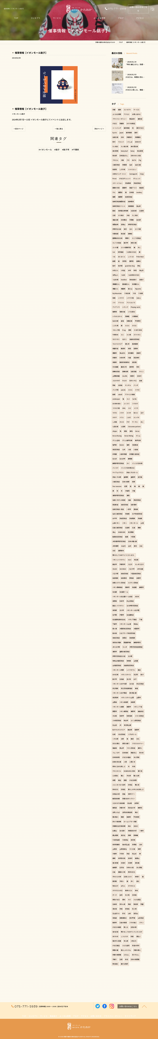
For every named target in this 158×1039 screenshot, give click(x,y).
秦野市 (133, 711)
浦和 (128, 495)
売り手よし (135, 955)
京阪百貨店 (137, 183)
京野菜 (134, 844)
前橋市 (138, 578)
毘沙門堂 (132, 918)
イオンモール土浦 (125, 624)
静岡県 (130, 459)
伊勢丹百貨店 (132, 224)
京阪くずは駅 (117, 477)
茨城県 (140, 518)
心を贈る (115, 776)
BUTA (134, 160)
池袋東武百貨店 (134, 339)
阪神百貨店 (128, 197)
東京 (125, 229)
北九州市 (122, 459)
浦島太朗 (115, 220)
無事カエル (128, 890)
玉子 (142, 413)
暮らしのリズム (126, 950)
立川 (130, 229)
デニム (138, 436)
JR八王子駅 (116, 647)
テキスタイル (117, 771)
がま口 (115, 123)
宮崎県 (129, 661)
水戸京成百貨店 (137, 514)
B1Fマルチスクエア (119, 730)
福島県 (115, 748)
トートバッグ (117, 128)
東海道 (115, 918)
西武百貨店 (137, 500)
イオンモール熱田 (118, 670)
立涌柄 (141, 211)
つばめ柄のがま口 (133, 275)
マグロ (115, 413)
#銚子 (57, 149)
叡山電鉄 (115, 835)
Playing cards (135, 307)
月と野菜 (139, 867)
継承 (132, 739)
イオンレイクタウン (119, 560)
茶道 (128, 854)
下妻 (140, 619)
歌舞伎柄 (125, 371)
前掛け (141, 280)
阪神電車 (131, 201)
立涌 (114, 215)
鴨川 (136, 812)
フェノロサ (116, 753)
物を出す (115, 886)
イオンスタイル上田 (127, 697)
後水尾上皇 (125, 844)
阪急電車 (124, 578)
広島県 (127, 528)
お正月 (123, 546)
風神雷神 (135, 344)
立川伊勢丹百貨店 (132, 606)
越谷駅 (130, 730)
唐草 (136, 133)
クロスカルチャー (138, 743)
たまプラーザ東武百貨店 (127, 633)
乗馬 (131, 431)
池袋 (129, 500)
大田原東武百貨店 (125, 629)
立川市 (122, 610)
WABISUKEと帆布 (129, 771)
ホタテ (115, 417)
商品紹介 (132, 119)
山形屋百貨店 (117, 665)
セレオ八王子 (139, 564)
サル (114, 192)
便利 (123, 900)
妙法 (123, 913)
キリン (141, 371)
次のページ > (99, 129)
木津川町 (122, 358)
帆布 (137, 367)
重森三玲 (124, 367)
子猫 (133, 491)
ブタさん (115, 160)
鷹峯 (114, 858)
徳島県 (141, 188)
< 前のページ (18, 129)
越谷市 (115, 564)
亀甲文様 (138, 440)
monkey (139, 192)
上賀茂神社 (123, 849)
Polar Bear (140, 257)
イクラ (136, 408)
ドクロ (137, 390)
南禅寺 (129, 817)
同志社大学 (131, 808)
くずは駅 (115, 739)
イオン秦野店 (124, 711)
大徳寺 (115, 854)
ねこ (139, 247)
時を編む (115, 964)
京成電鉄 (132, 518)
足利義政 (131, 353)
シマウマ (121, 298)
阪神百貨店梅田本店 (119, 201)
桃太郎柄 (140, 151)
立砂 (140, 844)
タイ (128, 463)
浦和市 (115, 652)
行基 (129, 358)
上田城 (115, 702)
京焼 (121, 909)
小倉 (129, 449)
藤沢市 (126, 243)
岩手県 (140, 477)
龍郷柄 (115, 312)
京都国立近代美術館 (119, 826)
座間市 (129, 707)
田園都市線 (127, 642)
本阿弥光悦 (121, 858)
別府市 (122, 716)
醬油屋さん (125, 284)
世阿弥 (124, 261)
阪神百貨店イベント (119, 206)
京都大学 (122, 808)
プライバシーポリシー (120, 119)
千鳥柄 (140, 293)
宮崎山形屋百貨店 (118, 661)
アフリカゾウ (131, 303)
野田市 (115, 711)
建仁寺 (127, 344)
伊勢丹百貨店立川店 (119, 656)
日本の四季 (125, 482)
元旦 (140, 546)
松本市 (122, 601)
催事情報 (126, 128)
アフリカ (121, 303)
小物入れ (133, 941)
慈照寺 (136, 348)
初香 (132, 936)
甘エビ (136, 413)
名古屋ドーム (124, 592)
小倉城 (136, 449)
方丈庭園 (115, 367)
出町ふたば (116, 812)
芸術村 (130, 858)
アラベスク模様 (130, 394)
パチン (141, 922)
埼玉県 (136, 560)
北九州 (115, 459)
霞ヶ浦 (115, 629)
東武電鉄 (131, 532)
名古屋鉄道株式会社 (119, 619)
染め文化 (115, 789)
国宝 (114, 211)
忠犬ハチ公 (132, 381)
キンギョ (128, 385)
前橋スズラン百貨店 (119, 583)
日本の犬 (138, 142)
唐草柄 (131, 367)
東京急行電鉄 (117, 642)
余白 (126, 959)
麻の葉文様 (134, 146)
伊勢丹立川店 (117, 229)
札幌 (114, 734)
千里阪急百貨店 (136, 573)
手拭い (122, 881)
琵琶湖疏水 (123, 918)
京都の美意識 (117, 955)
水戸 (135, 679)
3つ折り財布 (138, 330)
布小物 (127, 895)
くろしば (129, 142)
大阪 (128, 215)
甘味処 (127, 909)
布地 (133, 766)
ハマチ (122, 413)
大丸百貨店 (121, 734)
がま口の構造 (117, 927)
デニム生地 (116, 440)
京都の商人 (137, 950)
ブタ (128, 160)
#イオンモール (45, 149)
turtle (134, 399)
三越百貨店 (116, 165)
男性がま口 (116, 900)
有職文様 (129, 321)
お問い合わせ (136, 114)
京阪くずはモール (132, 472)
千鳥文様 (127, 293)
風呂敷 (115, 881)
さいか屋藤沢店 (126, 247)
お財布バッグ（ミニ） (120, 174)
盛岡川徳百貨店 (124, 652)
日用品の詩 (116, 794)
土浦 (142, 523)
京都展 (124, 165)
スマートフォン (117, 183)
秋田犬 (132, 376)
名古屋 (115, 592)
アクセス (126, 114)
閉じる (126, 927)
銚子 (142, 674)
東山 (114, 532)
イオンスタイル (126, 674)
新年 (135, 546)
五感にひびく (128, 877)
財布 (136, 890)
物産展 (134, 587)
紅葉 (125, 486)
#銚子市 (65, 149)
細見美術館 (116, 799)
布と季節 (136, 757)
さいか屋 (115, 247)
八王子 (130, 564)
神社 (138, 266)
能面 (114, 261)
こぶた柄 (115, 325)
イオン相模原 (124, 702)
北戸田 (115, 615)
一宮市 (129, 509)
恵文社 (123, 835)
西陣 (129, 835)
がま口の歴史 (126, 757)
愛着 (125, 780)
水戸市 (115, 518)
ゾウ (114, 303)
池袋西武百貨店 (129, 665)
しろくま (131, 257)
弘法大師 (115, 321)
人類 (125, 762)
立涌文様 (133, 211)
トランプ (125, 307)
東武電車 (115, 697)
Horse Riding (128, 436)
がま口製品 (116, 945)
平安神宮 (136, 817)
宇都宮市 (122, 564)
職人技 (137, 785)
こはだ (129, 417)
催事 (128, 445)
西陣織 (136, 835)
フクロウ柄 (116, 408)
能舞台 (138, 261)
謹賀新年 (121, 551)
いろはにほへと (117, 316)
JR (120, 725)
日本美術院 (116, 757)
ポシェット (136, 178)
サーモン (135, 422)
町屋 (142, 904)
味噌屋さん (135, 284)
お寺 (129, 270)
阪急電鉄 (115, 578)
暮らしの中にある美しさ (136, 789)
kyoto (115, 133)
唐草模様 (129, 133)
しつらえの (124, 936)
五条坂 (115, 904)
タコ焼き (121, 215)
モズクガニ (116, 339)
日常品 (130, 785)
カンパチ (136, 417)
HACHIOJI (123, 569)
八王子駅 (115, 573)
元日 (114, 551)
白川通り (122, 831)
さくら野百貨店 (136, 720)
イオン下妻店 (132, 619)
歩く (132, 881)
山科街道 (141, 918)
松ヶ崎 (134, 909)
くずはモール (132, 734)
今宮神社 (125, 840)
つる (114, 257)
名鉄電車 (133, 505)
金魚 (140, 381)
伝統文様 (115, 137)
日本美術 (125, 753)
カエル (127, 325)
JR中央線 (140, 569)
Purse (114, 178)
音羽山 (136, 913)
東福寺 (115, 362)
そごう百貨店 (136, 238)
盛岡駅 (126, 477)
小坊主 (123, 270)
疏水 (129, 826)
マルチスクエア (117, 344)
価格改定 (141, 711)
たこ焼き (135, 215)
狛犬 (114, 266)
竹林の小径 (130, 867)
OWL (123, 408)
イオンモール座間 (118, 707)
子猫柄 (127, 491)
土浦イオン (116, 523)
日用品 (123, 789)
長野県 (115, 601)
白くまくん (121, 257)
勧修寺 (115, 922)
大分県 (115, 716)
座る (137, 881)
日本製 (134, 895)
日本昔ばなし (124, 155)
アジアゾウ (116, 307)
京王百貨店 (140, 684)
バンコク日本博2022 (127, 468)
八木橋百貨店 (117, 720)
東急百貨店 (116, 638)
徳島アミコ (132, 188)
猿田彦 (120, 192)
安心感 (126, 941)
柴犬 (114, 142)
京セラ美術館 (117, 821)
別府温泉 (129, 716)
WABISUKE (121, 532)
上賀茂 (115, 849)
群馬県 (131, 578)
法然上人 (115, 275)
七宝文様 (115, 426)
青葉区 (124, 638)
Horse (137, 431)
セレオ (125, 647)
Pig (140, 160)
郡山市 (122, 748)
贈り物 (140, 771)
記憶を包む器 (117, 762)
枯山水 (134, 854)
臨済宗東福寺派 (124, 362)
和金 (114, 385)
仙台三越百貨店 (117, 514)
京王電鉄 (115, 688)
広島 (133, 528)
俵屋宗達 (115, 348)
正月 (129, 546)
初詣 (123, 794)
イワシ (122, 417)
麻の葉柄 (115, 151)
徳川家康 (115, 863)
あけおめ (115, 936)
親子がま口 (140, 128)
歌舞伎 (130, 234)
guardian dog (130, 266)
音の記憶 (115, 932)
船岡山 (137, 858)
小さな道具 (125, 945)
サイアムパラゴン (118, 472)
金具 (121, 895)
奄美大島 (122, 312)
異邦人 (140, 748)
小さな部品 (137, 900)
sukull (120, 394)
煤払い (138, 936)
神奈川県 (133, 243)
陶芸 (129, 904)
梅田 (114, 197)
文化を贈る (116, 743)
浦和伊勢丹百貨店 (118, 495)
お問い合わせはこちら (138, 9)
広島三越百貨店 (117, 528)
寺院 (135, 270)
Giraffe (124, 376)
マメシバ (121, 142)
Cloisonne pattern (134, 426)
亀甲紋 (115, 445)
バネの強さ (132, 922)
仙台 (130, 165)
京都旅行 (129, 137)
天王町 (136, 674)
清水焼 (115, 909)
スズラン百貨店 (133, 583)
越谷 (139, 670)
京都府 (115, 358)
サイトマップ (130, 1016)
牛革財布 (115, 335)
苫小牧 (129, 679)
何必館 (129, 803)
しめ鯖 (115, 422)
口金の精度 (123, 922)
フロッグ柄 (116, 330)
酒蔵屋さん (116, 284)
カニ (122, 335)
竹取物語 (115, 234)
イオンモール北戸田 (133, 610)
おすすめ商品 (131, 123)
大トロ (122, 422)
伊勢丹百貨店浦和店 (136, 647)
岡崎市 (127, 587)
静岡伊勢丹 (137, 642)
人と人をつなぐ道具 (119, 785)
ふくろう (126, 403)
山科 (129, 913)
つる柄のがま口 (131, 252)
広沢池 (122, 867)
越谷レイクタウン (118, 606)
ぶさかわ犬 (116, 381)
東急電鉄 (132, 638)
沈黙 (122, 739)
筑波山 (136, 624)
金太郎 (138, 220)
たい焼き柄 (124, 146)
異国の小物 (121, 872)
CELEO (115, 569)
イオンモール (133, 523)
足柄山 (123, 224)
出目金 (120, 385)
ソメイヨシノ (132, 169)
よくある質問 (117, 114)
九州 (123, 449)
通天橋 (134, 362)
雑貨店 (140, 119)
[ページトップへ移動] (144, 1006)
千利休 (122, 854)
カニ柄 (129, 335)
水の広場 (115, 674)
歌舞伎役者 (116, 371)
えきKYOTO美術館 (119, 803)
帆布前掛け (133, 280)
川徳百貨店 (116, 482)
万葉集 (131, 220)
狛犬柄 (120, 266)
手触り (115, 959)
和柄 (114, 298)
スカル (130, 390)
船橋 (126, 537)
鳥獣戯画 (131, 206)
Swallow (124, 280)
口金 (114, 872)
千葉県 (133, 537)
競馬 (125, 431)
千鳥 (134, 293)
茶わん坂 (122, 904)
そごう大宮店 (117, 243)
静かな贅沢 (124, 964)
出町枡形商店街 (127, 812)
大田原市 (136, 629)
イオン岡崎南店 (117, 587)
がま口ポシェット (125, 178)
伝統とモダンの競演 (119, 500)
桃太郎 (115, 155)
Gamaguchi (133, 174)
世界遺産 (121, 252)
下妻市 (115, 624)
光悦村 (123, 863)
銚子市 (115, 679)
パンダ (136, 385)
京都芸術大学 (132, 831)
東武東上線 (127, 725)
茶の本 (141, 753)
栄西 (129, 348)
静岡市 (141, 587)
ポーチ (115, 895)
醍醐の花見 (116, 188)
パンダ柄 (115, 390)
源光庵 (137, 863)
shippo (115, 431)
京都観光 (138, 137)
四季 (133, 482)
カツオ (129, 413)
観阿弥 (131, 261)
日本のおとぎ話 (136, 155)
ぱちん (123, 886)
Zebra (138, 298)
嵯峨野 (115, 867)
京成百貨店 (123, 518)
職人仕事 (136, 776)
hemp (132, 151)
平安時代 (138, 321)
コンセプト (127, 110)
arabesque (116, 399)
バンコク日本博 (137, 463)
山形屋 (136, 661)
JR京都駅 (115, 546)
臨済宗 (123, 348)
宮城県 (127, 514)
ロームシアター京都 (130, 821)
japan (121, 133)
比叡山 (115, 831)
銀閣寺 (115, 353)
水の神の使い (117, 403)
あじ (142, 422)
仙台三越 (138, 165)
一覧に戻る (59, 129)
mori (129, 560)
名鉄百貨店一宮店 (118, 509)
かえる (134, 325)
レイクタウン (131, 670)
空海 (122, 321)
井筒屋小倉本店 (134, 454)
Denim (122, 445)
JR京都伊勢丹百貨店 (119, 541)
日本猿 (131, 192)
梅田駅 (120, 197)
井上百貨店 (130, 601)
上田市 (138, 697)
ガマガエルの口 (117, 890)
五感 (121, 959)
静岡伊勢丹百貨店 (118, 463)
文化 (137, 739)
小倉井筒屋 (123, 454)
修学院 (133, 840)
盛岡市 (133, 477)
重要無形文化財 (117, 238)
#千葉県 (75, 149)
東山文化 (122, 353)
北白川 (136, 826)
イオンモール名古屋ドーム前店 (122, 596)
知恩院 (115, 169)
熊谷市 (126, 720)
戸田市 (122, 615)
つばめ (123, 275)
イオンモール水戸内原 (120, 684)
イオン (124, 523)
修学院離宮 (116, 844)
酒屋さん (115, 289)
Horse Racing (117, 436)
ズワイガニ (137, 335)
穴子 (128, 422)
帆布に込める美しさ (119, 766)
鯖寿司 (140, 808)
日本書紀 (124, 220)
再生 (119, 780)
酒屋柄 (123, 289)
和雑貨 (122, 123)
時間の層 (115, 950)
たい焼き (115, 146)
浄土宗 (141, 270)
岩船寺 (138, 353)
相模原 (133, 702)
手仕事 (129, 776)
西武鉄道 (115, 505)
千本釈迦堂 (116, 840)
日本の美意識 (135, 959)
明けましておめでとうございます (131, 932)
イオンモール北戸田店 (120, 693)
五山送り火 (116, 913)
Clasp (142, 174)
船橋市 (137, 730)
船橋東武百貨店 (117, 537)
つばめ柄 (115, 280)
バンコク (115, 468)
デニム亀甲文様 (127, 440)
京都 (114, 110)
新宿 (136, 688)
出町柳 (136, 803)
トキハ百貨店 (139, 716)
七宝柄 (123, 426)
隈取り (127, 238)
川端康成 (135, 316)
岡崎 (122, 817)
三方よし (126, 955)
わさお (124, 381)
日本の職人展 (132, 541)
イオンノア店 (138, 707)
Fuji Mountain (117, 293)
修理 (114, 780)
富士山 (130, 289)
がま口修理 (132, 780)
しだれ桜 (122, 169)
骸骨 (114, 394)
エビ (129, 408)
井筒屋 (115, 454)
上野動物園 (116, 376)
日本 (122, 137)
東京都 (115, 610)
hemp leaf (124, 151)
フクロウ (135, 403)
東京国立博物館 (123, 211)
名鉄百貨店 (124, 505)
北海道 (122, 679)
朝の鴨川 (115, 817)
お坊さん (115, 270)
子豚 (122, 160)
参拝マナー (131, 794)
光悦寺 (130, 863)
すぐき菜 (132, 849)
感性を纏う (125, 743)
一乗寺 (141, 831)
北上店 (115, 725)
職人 (122, 776)
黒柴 (129, 330)
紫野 (139, 849)
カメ (128, 399)
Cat (114, 252)
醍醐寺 (124, 188)
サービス (136, 110)
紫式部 (123, 234)
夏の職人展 (132, 693)
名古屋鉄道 (130, 615)
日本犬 (139, 376)
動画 (139, 528)
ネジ (129, 900)
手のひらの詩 (117, 877)
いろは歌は (131, 312)
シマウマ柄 (130, 298)
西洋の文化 (131, 872)
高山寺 (138, 206)
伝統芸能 (133, 371)
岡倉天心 (133, 753)
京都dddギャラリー (128, 799)
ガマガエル (131, 886)
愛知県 (136, 509)
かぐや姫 (138, 229)
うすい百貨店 (131, 748)
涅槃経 (127, 316)
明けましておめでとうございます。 (124, 555)
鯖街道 (115, 808)
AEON (137, 596)
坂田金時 (115, 224)
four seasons (117, 486)
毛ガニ (124, 339)
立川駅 (130, 656)
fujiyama (138, 289)
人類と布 (132, 762)
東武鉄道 (135, 445)
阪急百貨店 (124, 573)
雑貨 (119, 110)
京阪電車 (128, 183)
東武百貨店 (116, 449)
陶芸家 (136, 904)
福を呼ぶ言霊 (117, 941)
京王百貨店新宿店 (126, 688)
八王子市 (131, 569)
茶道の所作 (135, 945)
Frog (124, 330)
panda (123, 390)
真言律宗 (136, 358)
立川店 (131, 684)
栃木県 (115, 633)
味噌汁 (137, 877)
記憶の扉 (133, 927)
